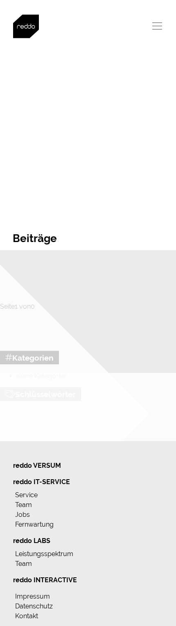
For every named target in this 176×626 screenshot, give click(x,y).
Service (26, 495)
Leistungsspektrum (44, 554)
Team (23, 505)
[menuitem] (88, 466)
